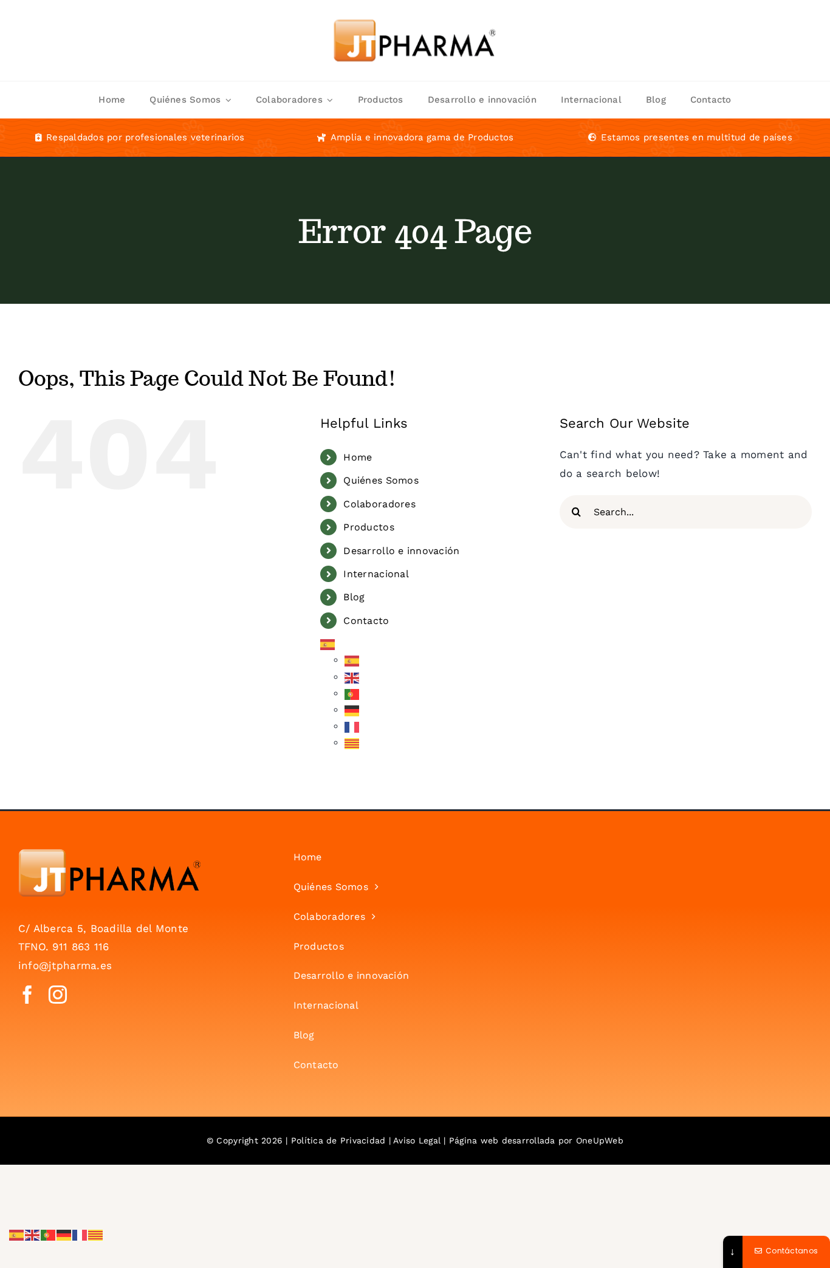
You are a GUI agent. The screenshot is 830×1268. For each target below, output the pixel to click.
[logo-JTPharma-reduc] (415, 8)
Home (357, 457)
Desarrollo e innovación (401, 551)
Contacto (366, 620)
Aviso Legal (417, 1140)
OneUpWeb (599, 1140)
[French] (352, 726)
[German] (352, 710)
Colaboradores (379, 504)
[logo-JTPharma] (109, 854)
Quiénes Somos (380, 480)
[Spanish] (328, 643)
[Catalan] (352, 743)
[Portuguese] (352, 693)
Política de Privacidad (338, 1140)
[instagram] (58, 994)
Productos (368, 527)
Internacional (375, 574)
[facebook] (27, 994)
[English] (352, 677)
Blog (354, 597)
